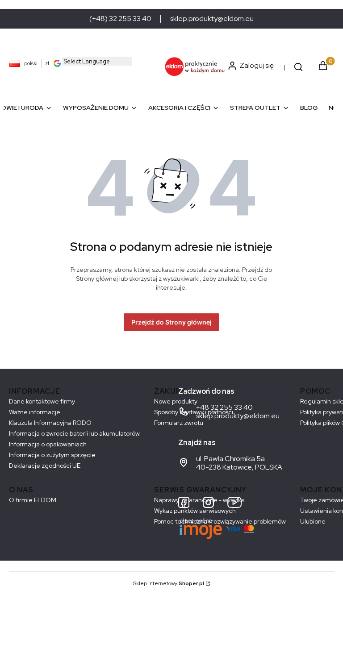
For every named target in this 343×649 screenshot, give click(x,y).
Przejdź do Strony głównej (171, 322)
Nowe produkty (175, 401)
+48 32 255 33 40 (224, 407)
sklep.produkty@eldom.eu (212, 18)
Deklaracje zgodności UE (44, 466)
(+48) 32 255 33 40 (120, 18)
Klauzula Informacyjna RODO (50, 423)
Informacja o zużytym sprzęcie (52, 455)
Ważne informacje (34, 412)
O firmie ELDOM (32, 500)
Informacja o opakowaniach (48, 444)
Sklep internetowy (168, 583)
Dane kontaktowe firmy (42, 401)
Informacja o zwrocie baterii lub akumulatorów (74, 433)
